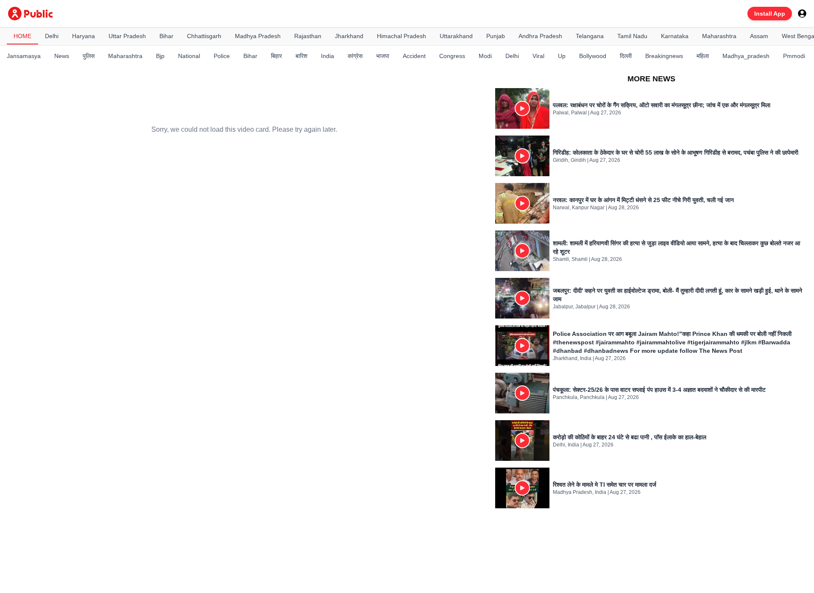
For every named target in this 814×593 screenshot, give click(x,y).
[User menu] (802, 13)
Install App (769, 13)
